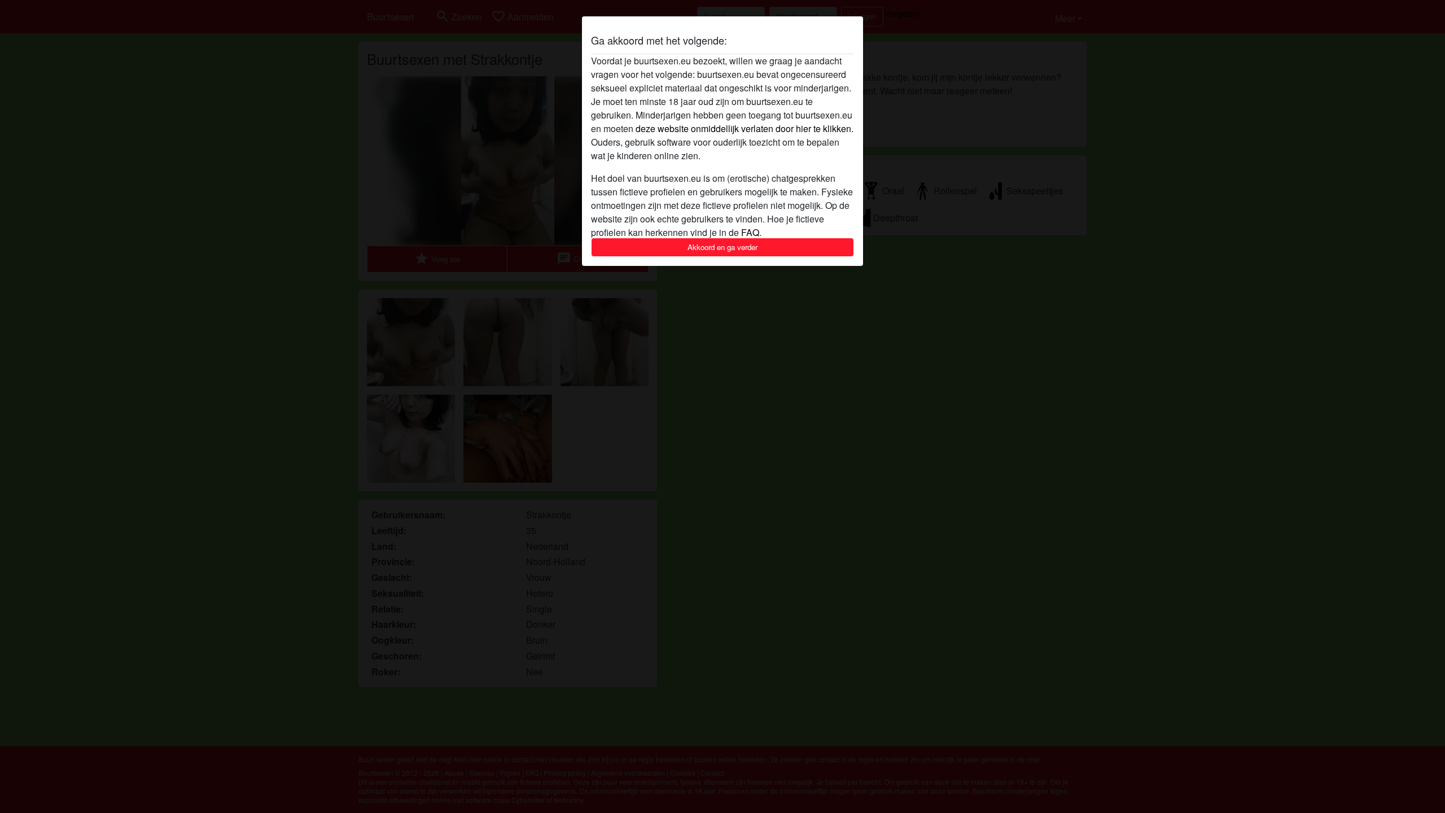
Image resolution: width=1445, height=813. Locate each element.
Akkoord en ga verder (722, 247)
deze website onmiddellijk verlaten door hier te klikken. (744, 128)
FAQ (750, 232)
